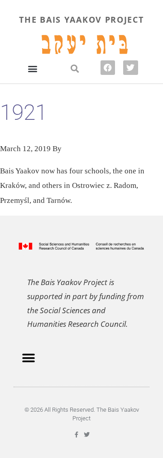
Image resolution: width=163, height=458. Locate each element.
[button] (32, 68)
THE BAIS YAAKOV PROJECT (81, 19)
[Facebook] (108, 67)
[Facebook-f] (76, 435)
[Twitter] (130, 67)
